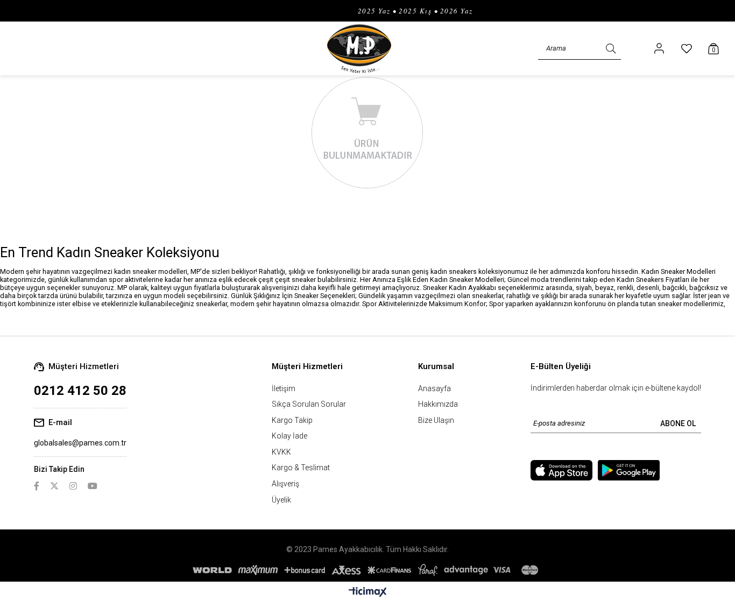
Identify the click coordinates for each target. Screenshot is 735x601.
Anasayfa (434, 388)
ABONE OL (678, 423)
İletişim (283, 388)
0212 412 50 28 (80, 390)
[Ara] (610, 48)
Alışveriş (285, 483)
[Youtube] (92, 486)
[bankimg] (367, 570)
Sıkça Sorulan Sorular (309, 404)
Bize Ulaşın (436, 420)
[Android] (629, 470)
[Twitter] (54, 486)
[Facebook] (36, 486)
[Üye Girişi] (659, 48)
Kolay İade (289, 436)
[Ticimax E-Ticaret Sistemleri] (368, 592)
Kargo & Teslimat (301, 467)
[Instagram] (73, 486)
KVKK (281, 452)
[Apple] (561, 470)
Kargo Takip (292, 420)
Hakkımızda (438, 404)
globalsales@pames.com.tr (80, 443)
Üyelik (281, 500)
